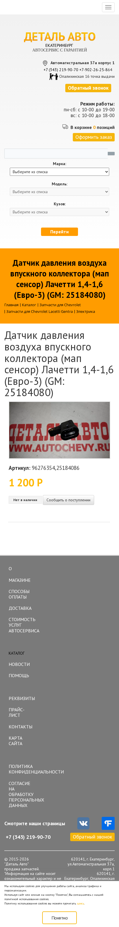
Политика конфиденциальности (24, 769)
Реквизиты (22, 698)
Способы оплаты (19, 594)
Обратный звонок (92, 836)
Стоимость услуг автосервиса (24, 624)
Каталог (17, 653)
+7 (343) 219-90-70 (61, 69)
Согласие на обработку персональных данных (24, 794)
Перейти (59, 231)
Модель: (59, 184)
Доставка (20, 608)
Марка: (59, 163)
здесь (80, 903)
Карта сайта (15, 740)
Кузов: (60, 204)
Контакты (20, 727)
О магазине (20, 574)
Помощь (19, 675)
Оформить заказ (93, 137)
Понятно (59, 918)
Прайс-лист (17, 712)
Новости (19, 664)
